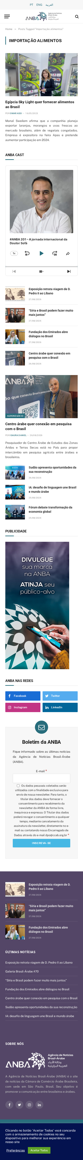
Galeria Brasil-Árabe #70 (22, 971)
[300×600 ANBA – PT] (41, 605)
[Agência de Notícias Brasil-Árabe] (43, 16)
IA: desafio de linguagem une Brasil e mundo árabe (39, 1016)
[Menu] (7, 16)
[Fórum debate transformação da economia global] (15, 512)
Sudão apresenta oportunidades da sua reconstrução (41, 1007)
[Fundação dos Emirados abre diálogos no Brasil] (15, 336)
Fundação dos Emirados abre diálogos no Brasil (37, 989)
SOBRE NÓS (14, 1044)
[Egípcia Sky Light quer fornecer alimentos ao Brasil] (41, 74)
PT (31, 4)
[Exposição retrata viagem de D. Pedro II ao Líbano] (15, 293)
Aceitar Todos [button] (39, 1150)
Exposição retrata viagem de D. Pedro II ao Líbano (39, 962)
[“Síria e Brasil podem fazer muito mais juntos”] (15, 315)
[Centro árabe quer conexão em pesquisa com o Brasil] (15, 358)
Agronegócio (15, 416)
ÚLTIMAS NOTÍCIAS (20, 952)
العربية (49, 4)
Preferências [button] (15, 1150)
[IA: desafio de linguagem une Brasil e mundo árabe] (15, 492)
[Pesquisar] (76, 16)
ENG (39, 4)
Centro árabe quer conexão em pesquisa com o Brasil (41, 998)
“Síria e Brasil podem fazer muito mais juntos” (36, 980)
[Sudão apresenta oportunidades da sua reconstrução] (15, 472)
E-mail (41, 771)
